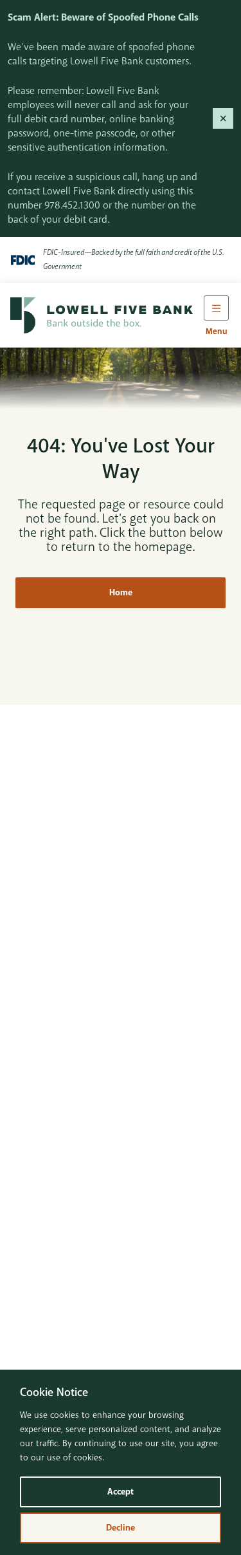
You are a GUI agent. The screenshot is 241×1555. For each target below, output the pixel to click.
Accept (120, 1491)
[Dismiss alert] (223, 118)
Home (120, 592)
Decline (120, 1527)
